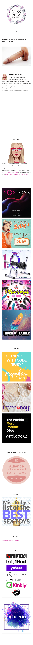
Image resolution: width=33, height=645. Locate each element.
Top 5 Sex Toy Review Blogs (10, 172)
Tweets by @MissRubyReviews (10, 540)
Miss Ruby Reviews (16, 14)
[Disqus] (16, 114)
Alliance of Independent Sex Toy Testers (16, 174)
